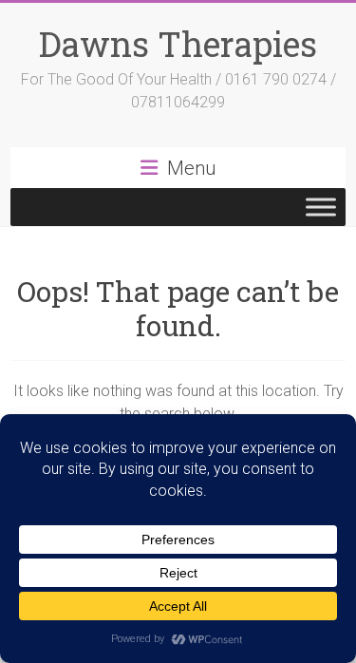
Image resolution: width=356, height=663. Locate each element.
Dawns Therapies (178, 43)
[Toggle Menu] (321, 207)
